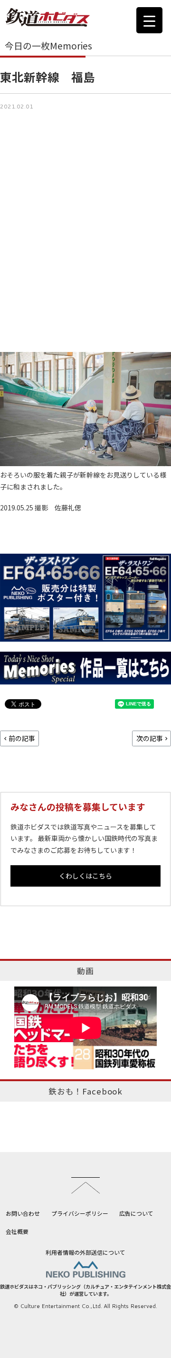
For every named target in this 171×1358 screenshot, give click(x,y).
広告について (136, 1213)
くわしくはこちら (85, 875)
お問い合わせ (23, 1213)
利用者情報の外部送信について (85, 1252)
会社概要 (17, 1231)
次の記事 (149, 738)
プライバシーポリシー (79, 1213)
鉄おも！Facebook (85, 1091)
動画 (85, 971)
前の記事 (22, 738)
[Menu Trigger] (149, 20)
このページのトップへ (85, 1185)
